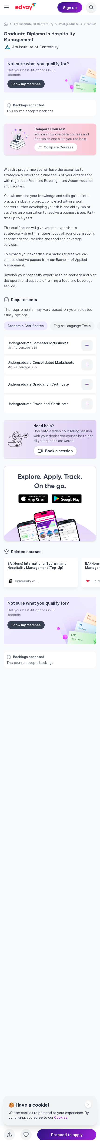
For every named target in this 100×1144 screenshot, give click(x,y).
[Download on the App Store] (33, 498)
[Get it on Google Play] (67, 498)
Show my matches (26, 84)
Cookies (60, 1117)
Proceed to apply (67, 1134)
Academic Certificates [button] (25, 326)
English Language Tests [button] (72, 326)
